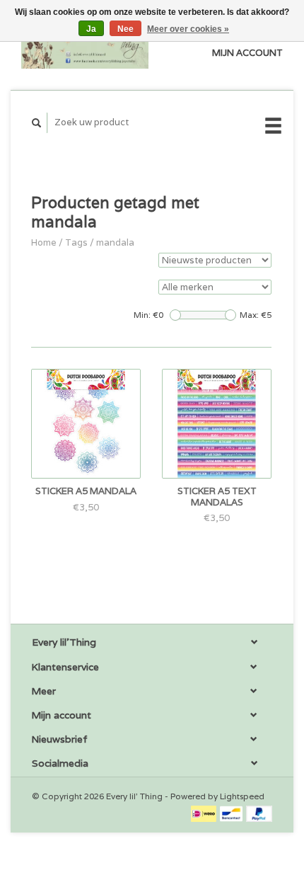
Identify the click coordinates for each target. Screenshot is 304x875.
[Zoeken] (36, 123)
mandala (115, 242)
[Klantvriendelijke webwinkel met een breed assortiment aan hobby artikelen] (84, 45)
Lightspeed (242, 796)
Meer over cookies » (188, 29)
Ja (91, 29)
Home (44, 242)
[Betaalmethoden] (204, 813)
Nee (125, 29)
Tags (76, 242)
